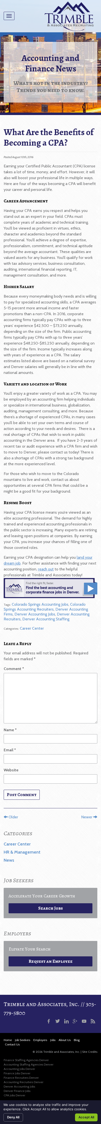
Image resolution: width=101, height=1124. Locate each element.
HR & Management (22, 852)
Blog (77, 1040)
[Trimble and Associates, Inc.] (69, 16)
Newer (87, 817)
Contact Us (12, 1044)
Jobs (52, 1040)
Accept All (86, 1117)
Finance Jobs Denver (17, 1073)
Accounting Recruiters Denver (23, 1082)
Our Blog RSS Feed (93, 1021)
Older (13, 817)
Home (8, 1040)
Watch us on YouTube (84, 1021)
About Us (65, 1040)
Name (10, 730)
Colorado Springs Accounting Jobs (40, 604)
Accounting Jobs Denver (19, 1069)
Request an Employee (51, 961)
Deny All (13, 1117)
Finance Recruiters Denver (21, 1077)
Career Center (32, 628)
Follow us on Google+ (75, 1021)
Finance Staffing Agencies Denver (26, 1060)
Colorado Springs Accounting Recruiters (45, 607)
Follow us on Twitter (58, 1021)
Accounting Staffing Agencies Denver (28, 1064)
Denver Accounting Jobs (34, 614)
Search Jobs (50, 908)
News (9, 860)
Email (10, 750)
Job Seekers (22, 1040)
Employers (40, 1040)
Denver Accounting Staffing (45, 619)
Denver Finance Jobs (17, 1091)
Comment (14, 668)
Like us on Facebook (49, 1021)
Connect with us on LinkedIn (66, 1021)
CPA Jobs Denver (14, 1095)
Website (11, 770)
